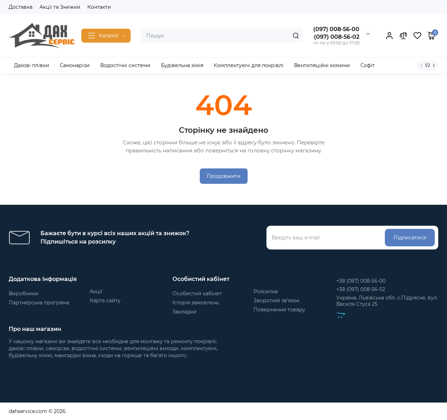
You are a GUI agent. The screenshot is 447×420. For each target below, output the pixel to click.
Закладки (185, 312)
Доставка (20, 7)
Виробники (23, 293)
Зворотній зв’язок (276, 300)
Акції (96, 291)
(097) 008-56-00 (336, 29)
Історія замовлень (196, 302)
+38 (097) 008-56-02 (360, 289)
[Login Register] (389, 36)
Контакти (99, 7)
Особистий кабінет (197, 293)
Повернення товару (279, 309)
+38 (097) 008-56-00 (361, 281)
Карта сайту (105, 300)
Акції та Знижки (59, 7)
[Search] (295, 35)
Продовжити (224, 176)
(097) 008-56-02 (336, 37)
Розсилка (266, 291)
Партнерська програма (39, 302)
